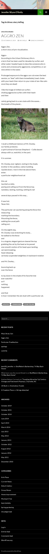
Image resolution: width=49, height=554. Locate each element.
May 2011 (5, 457)
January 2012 (6, 453)
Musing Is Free (6, 499)
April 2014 (5, 423)
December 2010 (7, 462)
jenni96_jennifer (7, 366)
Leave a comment (37, 40)
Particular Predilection (9, 342)
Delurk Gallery (6, 486)
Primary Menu (46, 12)
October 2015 (6, 410)
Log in (3, 527)
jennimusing (16, 304)
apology (4, 346)
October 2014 (6, 414)
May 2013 (5, 436)
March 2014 (5, 427)
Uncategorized (7, 32)
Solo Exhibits (6, 503)
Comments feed (7, 536)
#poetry (6, 304)
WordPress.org (6, 540)
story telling (29, 304)
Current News (6, 482)
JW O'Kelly (23, 40)
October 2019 (6, 406)
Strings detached (22, 390)
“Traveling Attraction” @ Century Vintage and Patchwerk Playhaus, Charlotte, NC (23, 380)
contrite (4, 351)
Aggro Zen (12, 35)
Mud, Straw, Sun (7, 334)
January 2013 (6, 440)
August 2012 (6, 449)
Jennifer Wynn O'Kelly (12, 12)
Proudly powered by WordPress (11, 551)
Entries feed (5, 532)
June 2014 (5, 419)
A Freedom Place (7, 390)
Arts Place (5, 477)
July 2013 (4, 431)
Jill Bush (4, 386)
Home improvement (8, 494)
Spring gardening (7, 507)
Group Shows (6, 490)
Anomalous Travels (17, 386)
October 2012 (6, 444)
